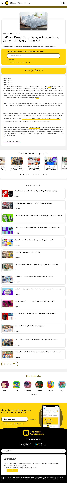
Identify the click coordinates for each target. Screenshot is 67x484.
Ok (12, 470)
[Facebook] (32, 70)
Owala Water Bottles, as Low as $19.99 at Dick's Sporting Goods (34, 240)
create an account (34, 127)
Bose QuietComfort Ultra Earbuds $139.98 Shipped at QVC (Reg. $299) (36, 191)
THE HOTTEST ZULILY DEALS (11, 141)
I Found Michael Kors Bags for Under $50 (27, 252)
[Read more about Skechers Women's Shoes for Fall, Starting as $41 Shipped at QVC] (7, 303)
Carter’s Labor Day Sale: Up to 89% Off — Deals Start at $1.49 (33, 203)
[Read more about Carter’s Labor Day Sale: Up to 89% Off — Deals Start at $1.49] (7, 205)
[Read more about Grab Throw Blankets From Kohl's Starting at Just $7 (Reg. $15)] (7, 279)
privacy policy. (22, 465)
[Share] (41, 70)
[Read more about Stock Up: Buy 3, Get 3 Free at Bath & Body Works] (7, 328)
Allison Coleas (8, 33)
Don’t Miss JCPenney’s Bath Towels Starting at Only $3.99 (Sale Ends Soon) (38, 289)
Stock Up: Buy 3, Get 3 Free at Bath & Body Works (30, 326)
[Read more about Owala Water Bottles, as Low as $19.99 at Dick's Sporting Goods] (7, 242)
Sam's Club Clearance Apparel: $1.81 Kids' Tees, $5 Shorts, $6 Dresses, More (38, 227)
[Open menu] (3, 3)
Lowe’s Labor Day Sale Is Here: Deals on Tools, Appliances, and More (36, 340)
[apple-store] (26, 444)
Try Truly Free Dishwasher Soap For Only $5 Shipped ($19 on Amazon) (36, 264)
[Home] (10, 2)
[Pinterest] (36, 70)
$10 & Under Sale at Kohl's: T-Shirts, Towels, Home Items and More (35, 313)
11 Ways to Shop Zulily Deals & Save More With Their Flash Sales (41, 118)
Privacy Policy (27, 62)
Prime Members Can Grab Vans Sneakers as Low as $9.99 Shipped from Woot (38, 215)
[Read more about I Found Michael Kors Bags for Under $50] (7, 254)
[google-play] (41, 444)
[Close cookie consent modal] (62, 458)
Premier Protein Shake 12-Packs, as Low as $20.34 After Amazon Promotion (38, 352)
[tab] (23, 174)
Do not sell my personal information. (26, 467)
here (37, 97)
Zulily (49, 86)
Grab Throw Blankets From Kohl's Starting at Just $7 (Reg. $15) (34, 277)
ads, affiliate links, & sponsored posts (15, 46)
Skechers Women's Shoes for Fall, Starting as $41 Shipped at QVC (34, 301)
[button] (62, 451)
